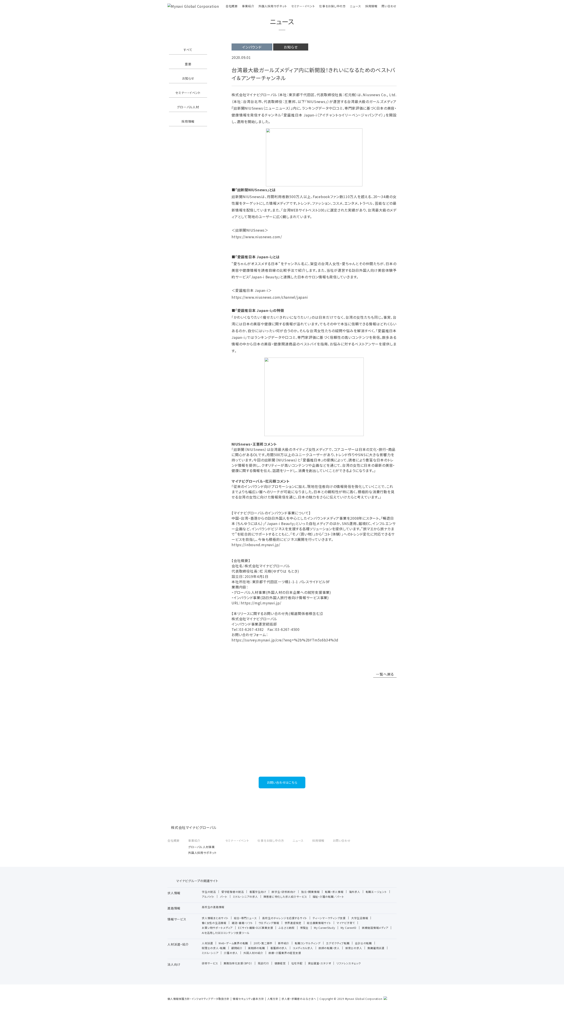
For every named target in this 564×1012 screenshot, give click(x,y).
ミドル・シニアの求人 (245, 896)
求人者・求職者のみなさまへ (299, 999)
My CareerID (348, 928)
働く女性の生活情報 (214, 923)
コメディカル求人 (303, 948)
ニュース (355, 6)
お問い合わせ (342, 840)
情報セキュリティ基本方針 (248, 999)
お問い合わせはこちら (282, 782)
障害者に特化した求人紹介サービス (285, 896)
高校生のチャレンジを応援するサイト (284, 918)
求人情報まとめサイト (215, 918)
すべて (188, 49)
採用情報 (371, 6)
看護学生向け (257, 892)
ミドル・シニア (210, 953)
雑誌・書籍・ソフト (242, 923)
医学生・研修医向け (284, 892)
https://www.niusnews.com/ (257, 236)
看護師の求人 (278, 948)
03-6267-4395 (282, 764)
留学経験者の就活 (232, 892)
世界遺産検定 (293, 923)
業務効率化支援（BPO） (238, 963)
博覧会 (304, 928)
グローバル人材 (188, 107)
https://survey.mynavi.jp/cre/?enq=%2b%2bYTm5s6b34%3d (285, 640)
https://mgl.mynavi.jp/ (261, 602)
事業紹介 (248, 6)
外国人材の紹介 (253, 953)
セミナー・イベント (303, 6)
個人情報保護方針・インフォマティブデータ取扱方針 (198, 999)
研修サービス (210, 963)
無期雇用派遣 (375, 948)
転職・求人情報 (334, 892)
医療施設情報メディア (375, 928)
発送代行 (263, 963)
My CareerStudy (324, 928)
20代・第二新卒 (263, 943)
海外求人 (354, 892)
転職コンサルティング (308, 943)
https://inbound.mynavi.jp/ (256, 544)
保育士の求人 (353, 948)
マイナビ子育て (346, 923)
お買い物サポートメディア (217, 928)
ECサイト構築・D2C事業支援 (255, 928)
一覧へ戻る (385, 674)
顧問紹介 (237, 948)
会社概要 (232, 6)
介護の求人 (231, 953)
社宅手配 (296, 963)
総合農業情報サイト (319, 923)
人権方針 (272, 999)
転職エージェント (376, 892)
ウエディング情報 (268, 923)
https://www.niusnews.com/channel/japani (270, 297)
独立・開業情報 (310, 892)
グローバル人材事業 (201, 847)
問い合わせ (389, 6)
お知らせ (188, 78)
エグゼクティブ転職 (338, 943)
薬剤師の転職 (256, 948)
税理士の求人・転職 (214, 948)
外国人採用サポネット (272, 6)
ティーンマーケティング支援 (329, 918)
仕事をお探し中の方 (332, 6)
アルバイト (208, 896)
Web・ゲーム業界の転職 (233, 943)
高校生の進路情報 (213, 907)
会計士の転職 (363, 943)
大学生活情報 (359, 918)
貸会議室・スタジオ (319, 963)
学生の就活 (209, 892)
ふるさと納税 (286, 928)
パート (223, 896)
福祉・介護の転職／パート (328, 896)
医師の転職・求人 (329, 948)
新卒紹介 (283, 943)
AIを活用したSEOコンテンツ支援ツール (226, 933)
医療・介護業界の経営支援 (285, 953)
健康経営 (280, 963)
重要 (188, 64)
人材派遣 (207, 943)
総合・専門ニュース (245, 918)
